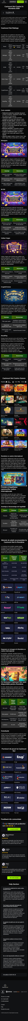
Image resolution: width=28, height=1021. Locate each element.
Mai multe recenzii (14, 877)
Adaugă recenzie (14, 829)
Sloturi (22, 381)
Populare (3, 381)
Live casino (9, 382)
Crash (16, 381)
